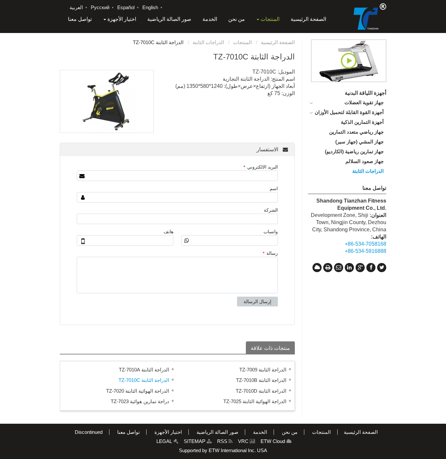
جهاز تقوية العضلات (364, 102)
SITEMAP (195, 441)
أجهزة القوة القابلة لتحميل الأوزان (349, 112)
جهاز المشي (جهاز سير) (359, 141)
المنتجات (243, 42)
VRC (244, 441)
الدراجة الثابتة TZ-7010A (144, 369)
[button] (267, 19)
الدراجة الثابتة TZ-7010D (261, 391)
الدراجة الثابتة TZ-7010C (144, 380)
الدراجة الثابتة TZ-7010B (261, 380)
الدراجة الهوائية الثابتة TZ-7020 (137, 391)
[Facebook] (370, 267)
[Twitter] (381, 267)
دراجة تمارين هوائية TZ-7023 (140, 401)
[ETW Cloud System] (317, 267)
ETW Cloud (273, 441)
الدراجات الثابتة (209, 42)
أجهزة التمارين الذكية (362, 122)
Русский (100, 7)
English (150, 7)
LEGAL (164, 441)
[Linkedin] (349, 267)
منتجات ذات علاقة (270, 348)
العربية (76, 7)
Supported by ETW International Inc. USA (223, 450)
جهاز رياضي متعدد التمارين (356, 132)
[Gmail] (338, 267)
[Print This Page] (327, 267)
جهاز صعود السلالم (364, 161)
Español (126, 7)
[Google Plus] (360, 267)
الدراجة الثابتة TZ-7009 (262, 369)
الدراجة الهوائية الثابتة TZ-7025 (254, 401)
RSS (223, 441)
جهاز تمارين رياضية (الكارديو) (354, 151)
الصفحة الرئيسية (278, 42)
